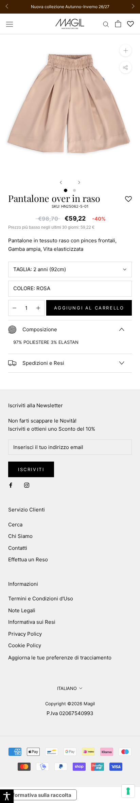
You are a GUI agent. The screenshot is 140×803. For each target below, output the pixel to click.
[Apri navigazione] (9, 23)
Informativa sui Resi (31, 622)
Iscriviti (31, 469)
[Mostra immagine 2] (74, 190)
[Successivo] (79, 182)
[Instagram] (26, 485)
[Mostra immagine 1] (65, 190)
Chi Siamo (20, 536)
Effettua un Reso (28, 559)
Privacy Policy (25, 634)
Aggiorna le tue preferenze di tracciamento (59, 657)
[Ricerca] (106, 24)
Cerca (15, 524)
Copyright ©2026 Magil (70, 703)
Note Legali (21, 610)
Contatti (17, 548)
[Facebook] (10, 485)
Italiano (67, 688)
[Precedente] (61, 182)
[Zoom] (126, 50)
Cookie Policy (24, 645)
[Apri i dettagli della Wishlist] (130, 24)
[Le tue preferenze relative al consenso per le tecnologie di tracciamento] (128, 791)
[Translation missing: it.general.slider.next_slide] (131, 7)
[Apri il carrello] (118, 23)
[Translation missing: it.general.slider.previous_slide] (8, 7)
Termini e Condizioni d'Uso (40, 598)
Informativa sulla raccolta (39, 795)
